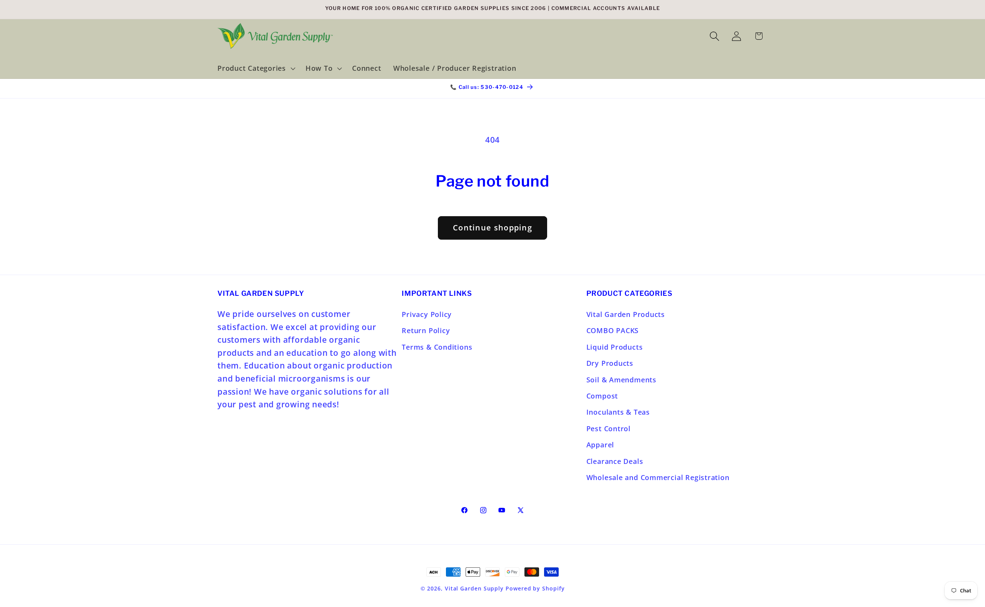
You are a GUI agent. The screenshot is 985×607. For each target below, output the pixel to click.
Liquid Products (614, 347)
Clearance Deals (614, 461)
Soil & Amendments (621, 379)
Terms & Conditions (437, 347)
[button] (255, 68)
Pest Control (608, 428)
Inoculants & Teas (618, 412)
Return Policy (426, 330)
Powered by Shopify (535, 588)
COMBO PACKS (612, 330)
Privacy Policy (427, 314)
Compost (602, 395)
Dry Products (609, 363)
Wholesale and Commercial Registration (658, 477)
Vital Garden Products (625, 314)
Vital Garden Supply (474, 588)
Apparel (600, 444)
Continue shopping (492, 227)
